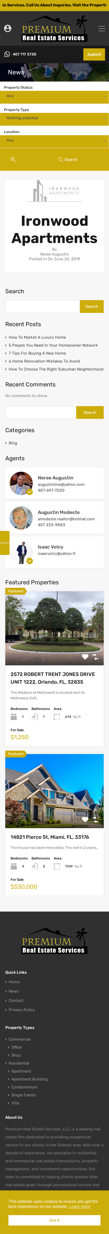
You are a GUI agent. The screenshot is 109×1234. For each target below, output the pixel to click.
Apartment (21, 1071)
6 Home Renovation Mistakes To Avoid (44, 361)
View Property (54, 650)
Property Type (16, 110)
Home (14, 982)
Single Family (23, 1095)
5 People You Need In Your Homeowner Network (53, 345)
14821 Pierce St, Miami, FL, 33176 (50, 837)
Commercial (20, 1039)
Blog (13, 443)
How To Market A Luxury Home (37, 337)
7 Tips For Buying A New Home (37, 353)
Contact (16, 1001)
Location (12, 132)
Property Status (18, 87)
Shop (16, 1055)
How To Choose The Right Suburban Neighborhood (56, 369)
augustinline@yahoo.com (61, 484)
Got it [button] (54, 1220)
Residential (19, 1063)
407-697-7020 (51, 490)
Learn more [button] (79, 1206)
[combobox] (54, 97)
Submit (94, 54)
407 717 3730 (24, 54)
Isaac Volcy (50, 547)
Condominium (24, 1087)
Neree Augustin (55, 478)
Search (14, 291)
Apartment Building (29, 1079)
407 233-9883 (51, 524)
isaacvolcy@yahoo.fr (57, 553)
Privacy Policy (22, 1010)
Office (16, 1047)
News (14, 991)
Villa (15, 1103)
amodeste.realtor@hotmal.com (66, 519)
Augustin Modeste (59, 512)
